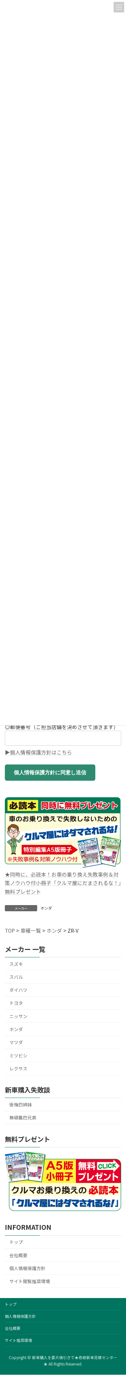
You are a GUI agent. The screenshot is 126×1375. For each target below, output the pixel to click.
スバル (16, 977)
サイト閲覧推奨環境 (29, 1281)
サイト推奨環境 (18, 1340)
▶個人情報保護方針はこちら (38, 752)
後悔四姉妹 (20, 1104)
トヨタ (16, 1003)
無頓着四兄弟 (23, 1117)
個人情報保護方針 (27, 1268)
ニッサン (18, 1016)
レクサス (18, 1068)
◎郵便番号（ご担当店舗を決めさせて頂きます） (62, 727)
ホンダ (46, 908)
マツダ (16, 1042)
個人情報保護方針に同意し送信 (50, 772)
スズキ (16, 964)
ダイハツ (18, 990)
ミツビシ (18, 1055)
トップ (16, 1242)
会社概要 (18, 1255)
